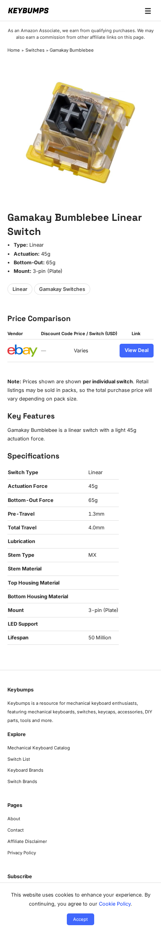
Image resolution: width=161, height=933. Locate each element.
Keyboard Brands (25, 770)
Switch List (18, 759)
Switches (35, 50)
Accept (80, 919)
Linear (20, 289)
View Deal (136, 350)
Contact (15, 830)
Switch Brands (22, 781)
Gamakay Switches (62, 289)
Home (13, 50)
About (13, 818)
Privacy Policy (21, 852)
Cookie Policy (115, 904)
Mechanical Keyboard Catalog (38, 748)
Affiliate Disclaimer (27, 841)
